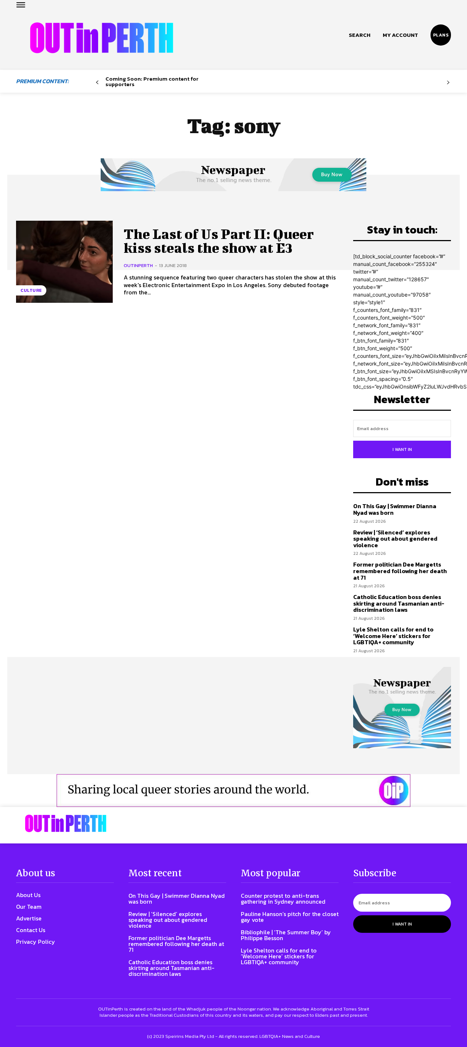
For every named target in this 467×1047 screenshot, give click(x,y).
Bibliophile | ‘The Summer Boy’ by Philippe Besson (286, 935)
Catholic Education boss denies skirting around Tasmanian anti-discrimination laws (398, 603)
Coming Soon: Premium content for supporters (151, 81)
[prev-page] (97, 82)
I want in (402, 449)
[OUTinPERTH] (101, 37)
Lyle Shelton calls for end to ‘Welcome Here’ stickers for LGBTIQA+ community (393, 635)
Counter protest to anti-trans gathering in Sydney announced (283, 898)
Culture (31, 290)
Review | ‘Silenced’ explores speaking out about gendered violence (395, 538)
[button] (359, 35)
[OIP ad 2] (233, 790)
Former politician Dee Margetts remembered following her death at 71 (400, 571)
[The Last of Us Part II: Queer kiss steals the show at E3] (64, 262)
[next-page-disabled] (448, 82)
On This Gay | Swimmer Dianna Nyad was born (394, 509)
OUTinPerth (138, 265)
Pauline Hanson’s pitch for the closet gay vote (290, 916)
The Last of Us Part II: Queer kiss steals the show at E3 (219, 241)
